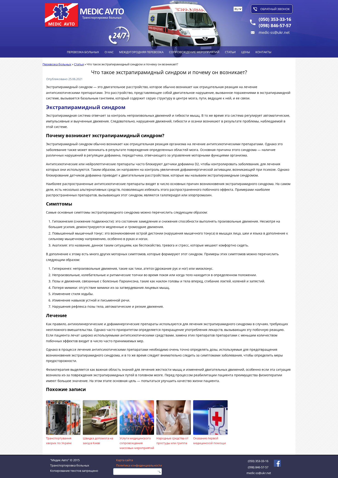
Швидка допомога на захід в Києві (98, 440)
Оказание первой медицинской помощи (209, 440)
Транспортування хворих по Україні (59, 440)
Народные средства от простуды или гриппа (172, 440)
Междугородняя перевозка (141, 52)
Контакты (263, 52)
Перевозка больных (83, 52)
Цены (245, 52)
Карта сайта (124, 460)
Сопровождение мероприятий (194, 52)
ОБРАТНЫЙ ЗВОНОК (275, 9)
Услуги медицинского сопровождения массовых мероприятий (137, 443)
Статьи (230, 52)
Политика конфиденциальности (139, 465)
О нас (109, 52)
